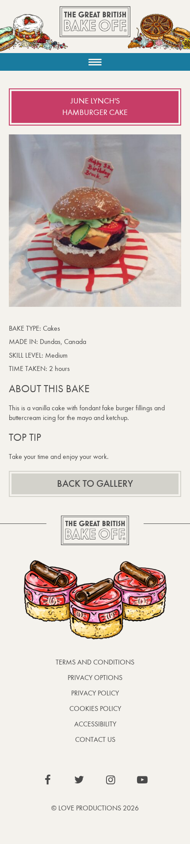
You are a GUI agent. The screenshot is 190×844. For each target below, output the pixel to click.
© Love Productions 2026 (95, 808)
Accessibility (95, 724)
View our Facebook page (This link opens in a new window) (47, 780)
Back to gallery (95, 483)
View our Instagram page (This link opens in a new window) (111, 780)
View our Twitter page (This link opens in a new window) (79, 780)
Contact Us (95, 739)
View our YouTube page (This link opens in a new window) (142, 780)
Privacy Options (95, 677)
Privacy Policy (95, 693)
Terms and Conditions (95, 662)
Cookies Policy (95, 708)
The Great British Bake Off (95, 29)
